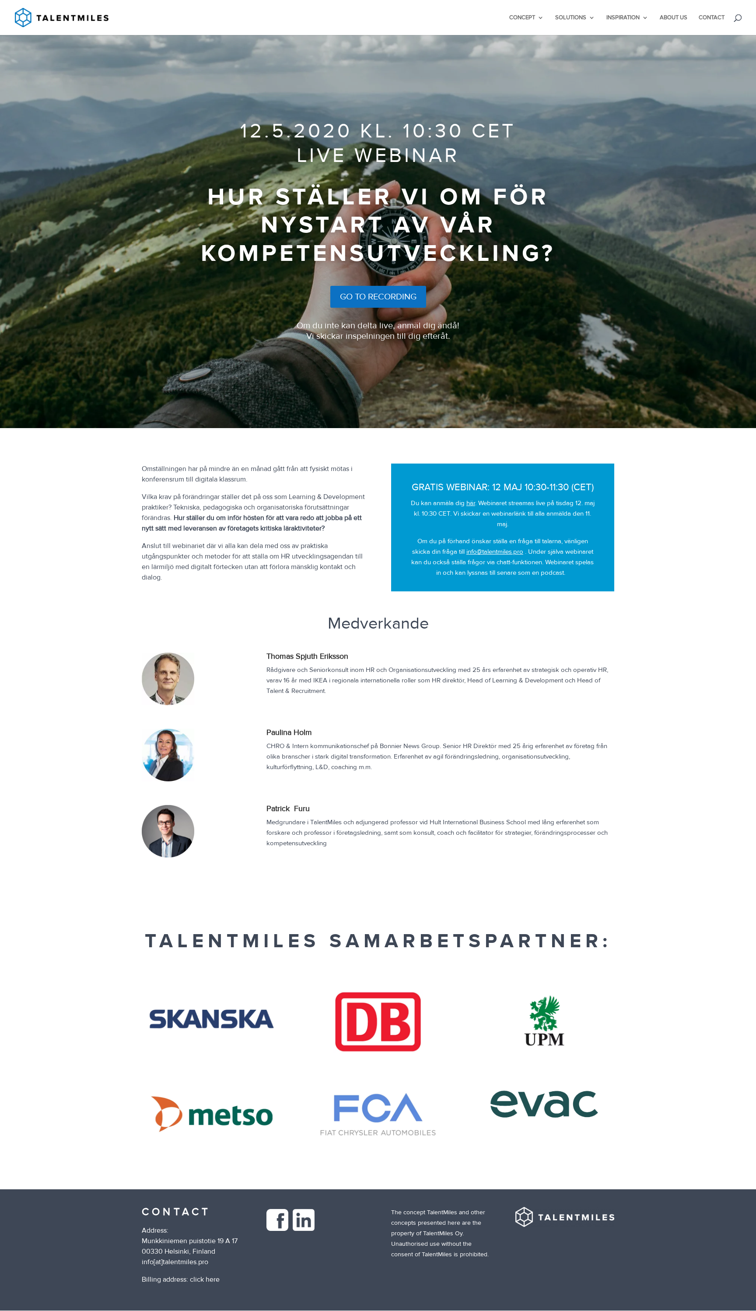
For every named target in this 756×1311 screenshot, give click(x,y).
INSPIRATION (623, 17)
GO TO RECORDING (378, 296)
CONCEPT (522, 17)
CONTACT (711, 17)
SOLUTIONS (570, 17)
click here (205, 1279)
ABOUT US (673, 17)
